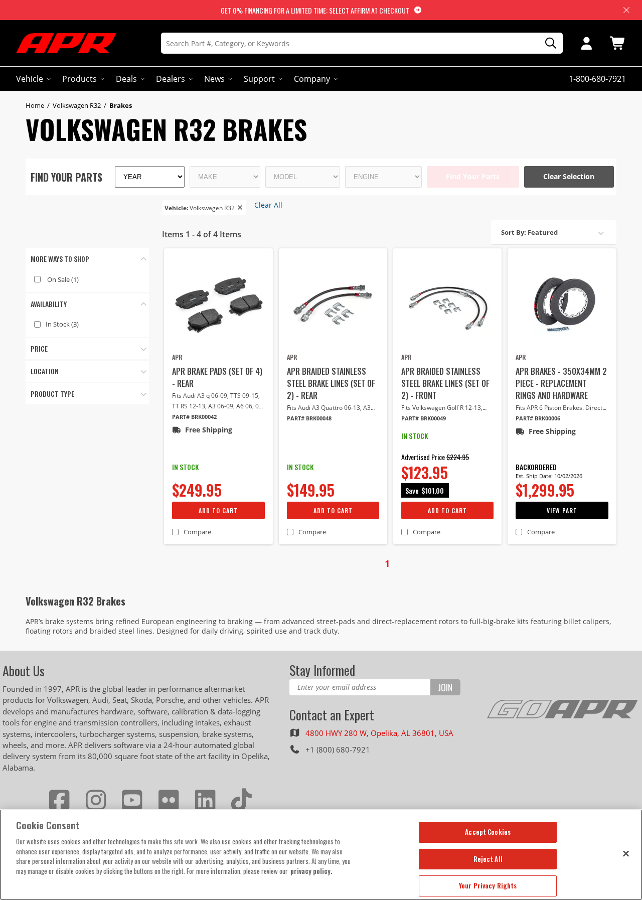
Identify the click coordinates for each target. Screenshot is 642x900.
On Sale (63, 279)
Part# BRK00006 (538, 418)
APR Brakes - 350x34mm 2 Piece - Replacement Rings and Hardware (561, 383)
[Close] (626, 853)
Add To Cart (218, 510)
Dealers (170, 78)
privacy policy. (311, 871)
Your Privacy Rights (488, 885)
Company (312, 78)
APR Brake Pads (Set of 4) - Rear (217, 377)
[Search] (547, 43)
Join (445, 687)
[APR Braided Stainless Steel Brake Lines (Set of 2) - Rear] (333, 304)
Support (259, 78)
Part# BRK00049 (423, 418)
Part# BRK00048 (309, 418)
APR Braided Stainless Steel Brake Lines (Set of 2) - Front (445, 383)
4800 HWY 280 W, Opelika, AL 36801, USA (379, 733)
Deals (126, 78)
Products (79, 78)
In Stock (62, 324)
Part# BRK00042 (194, 416)
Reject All (488, 859)
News (214, 78)
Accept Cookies (488, 832)
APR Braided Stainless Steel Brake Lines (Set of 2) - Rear (331, 383)
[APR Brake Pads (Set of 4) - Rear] (218, 304)
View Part (562, 510)
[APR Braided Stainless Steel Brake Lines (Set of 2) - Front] (447, 304)
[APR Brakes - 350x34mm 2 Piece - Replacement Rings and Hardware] (562, 304)
